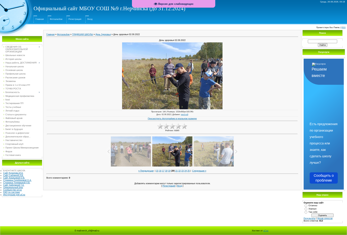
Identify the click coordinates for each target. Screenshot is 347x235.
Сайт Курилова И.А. (13, 173)
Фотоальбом (56, 19)
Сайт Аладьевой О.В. (14, 178)
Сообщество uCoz (12, 190)
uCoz (265, 230)
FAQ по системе (11, 192)
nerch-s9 (184, 114)
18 (166, 171)
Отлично (312, 205)
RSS (343, 27)
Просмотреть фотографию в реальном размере (172, 118)
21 (176, 171)
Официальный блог (13, 187)
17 (163, 171)
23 (182, 171)
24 (185, 171)
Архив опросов (325, 218)
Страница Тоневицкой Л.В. (16, 182)
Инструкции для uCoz (14, 194)
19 (169, 171)
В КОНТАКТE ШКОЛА (14, 170)
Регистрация (74, 19)
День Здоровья (103, 34)
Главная (40, 19)
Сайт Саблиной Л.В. (13, 175)
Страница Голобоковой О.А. (17, 180)
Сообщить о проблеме (324, 178)
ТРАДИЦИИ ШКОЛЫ (82, 34)
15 (157, 171)
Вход (89, 19)
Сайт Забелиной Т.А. (13, 185)
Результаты (309, 218)
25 (188, 171)
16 (160, 171)
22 (179, 171)
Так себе (312, 212)
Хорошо (312, 208)
